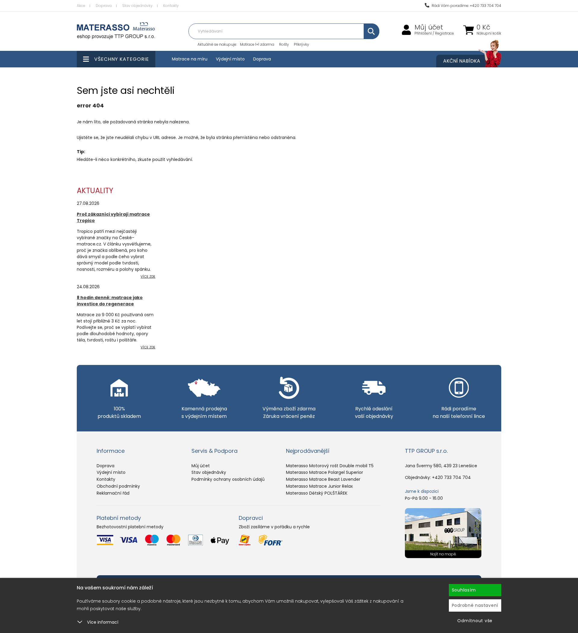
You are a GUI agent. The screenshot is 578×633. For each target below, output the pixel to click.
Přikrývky (301, 44)
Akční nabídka (461, 60)
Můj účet (429, 27)
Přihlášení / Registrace (434, 33)
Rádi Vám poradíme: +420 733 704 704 (466, 5)
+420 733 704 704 (451, 477)
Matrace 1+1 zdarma (257, 44)
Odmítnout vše (475, 621)
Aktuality (95, 191)
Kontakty (171, 5)
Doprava (104, 5)
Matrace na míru (189, 59)
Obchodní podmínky (118, 486)
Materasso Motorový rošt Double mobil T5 (330, 466)
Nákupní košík (489, 33)
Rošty (284, 44)
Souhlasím (464, 590)
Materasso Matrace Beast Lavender (323, 479)
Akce (81, 5)
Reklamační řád (113, 493)
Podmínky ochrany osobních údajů (228, 479)
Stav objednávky (137, 5)
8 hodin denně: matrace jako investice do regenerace (110, 301)
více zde (148, 276)
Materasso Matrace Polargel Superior (324, 472)
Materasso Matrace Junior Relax (319, 486)
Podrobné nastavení (475, 605)
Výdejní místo (230, 59)
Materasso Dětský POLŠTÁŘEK (316, 493)
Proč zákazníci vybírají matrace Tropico (113, 217)
